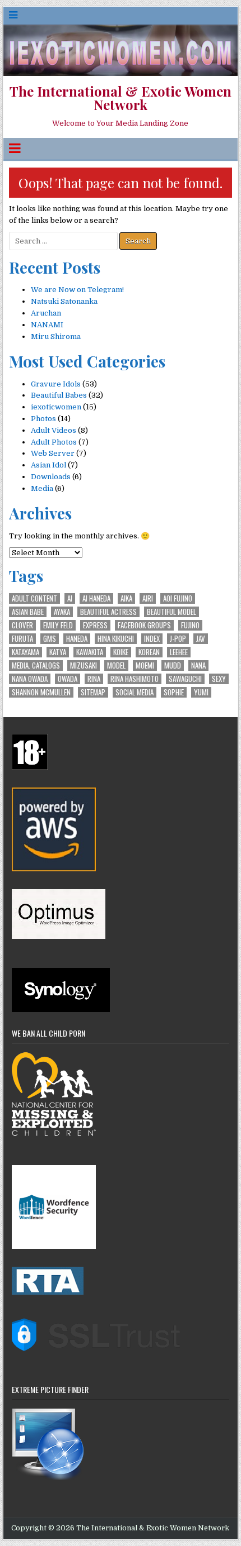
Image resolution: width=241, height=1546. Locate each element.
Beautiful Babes (59, 395)
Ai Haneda (96, 598)
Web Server (53, 453)
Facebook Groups (144, 625)
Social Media (134, 692)
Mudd (172, 665)
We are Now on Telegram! (77, 289)
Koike (120, 652)
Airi (147, 598)
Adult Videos (53, 430)
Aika (126, 598)
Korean (149, 652)
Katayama (25, 652)
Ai (69, 598)
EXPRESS (95, 625)
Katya (57, 652)
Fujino (190, 625)
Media (42, 488)
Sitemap (93, 692)
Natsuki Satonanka (64, 301)
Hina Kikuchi (116, 638)
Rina (93, 679)
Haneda (76, 638)
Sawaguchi (185, 679)
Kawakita (89, 652)
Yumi (201, 692)
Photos (43, 418)
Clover (22, 625)
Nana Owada (30, 679)
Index (152, 638)
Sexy (219, 679)
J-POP (178, 638)
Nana (198, 665)
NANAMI (47, 325)
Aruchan (46, 313)
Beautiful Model (171, 612)
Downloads (51, 477)
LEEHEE (179, 652)
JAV (200, 638)
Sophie (174, 692)
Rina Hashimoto (134, 679)
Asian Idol (48, 465)
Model (116, 665)
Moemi (145, 665)
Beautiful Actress (108, 612)
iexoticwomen (56, 407)
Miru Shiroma (56, 336)
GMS (49, 638)
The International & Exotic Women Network (120, 97)
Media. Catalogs (36, 665)
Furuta (22, 638)
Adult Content (34, 598)
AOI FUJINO (177, 598)
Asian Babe (28, 612)
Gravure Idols (56, 384)
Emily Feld (58, 625)
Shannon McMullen (41, 692)
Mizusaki (83, 665)
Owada (67, 679)
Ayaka (62, 612)
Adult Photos (54, 442)
